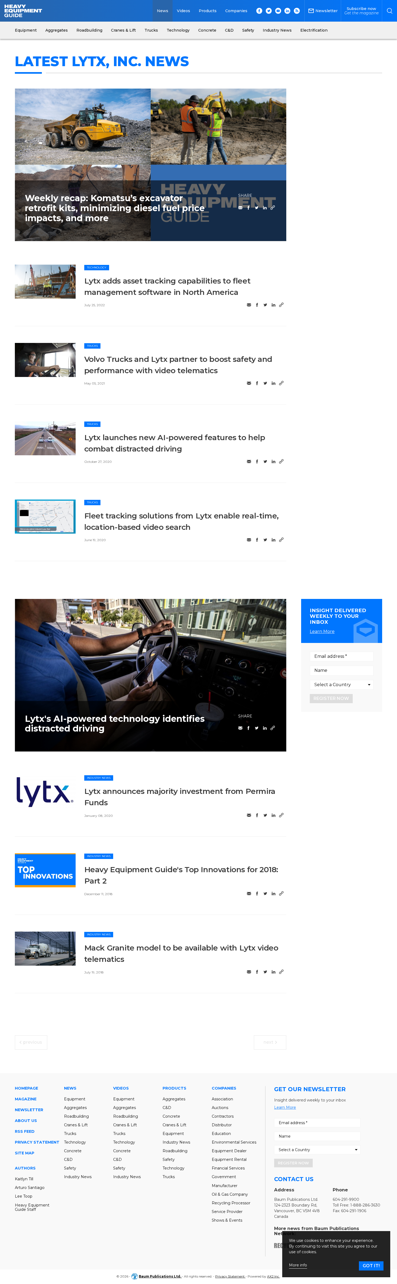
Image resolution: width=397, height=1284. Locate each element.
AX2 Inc (273, 1276)
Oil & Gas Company (230, 1194)
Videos (183, 10)
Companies (236, 10)
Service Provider (227, 1211)
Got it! (371, 1265)
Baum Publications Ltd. (160, 1276)
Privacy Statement (37, 1142)
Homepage (26, 1088)
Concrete (73, 1151)
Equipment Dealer (229, 1151)
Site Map (24, 1153)
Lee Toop (23, 1196)
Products (208, 10)
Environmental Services (234, 1142)
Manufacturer (224, 1186)
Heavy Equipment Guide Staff (32, 1207)
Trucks (92, 346)
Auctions (220, 1108)
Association (222, 1099)
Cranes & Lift (76, 1125)
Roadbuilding (76, 1116)
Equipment (74, 1099)
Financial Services (228, 1168)
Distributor (222, 1125)
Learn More (322, 631)
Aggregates (75, 1108)
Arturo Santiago (30, 1187)
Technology (96, 267)
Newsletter (29, 1110)
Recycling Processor (231, 1203)
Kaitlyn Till (24, 1179)
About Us (26, 1120)
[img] (45, 282)
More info (298, 1265)
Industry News (98, 778)
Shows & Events (227, 1220)
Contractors (223, 1116)
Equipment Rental (229, 1159)
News (162, 10)
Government (224, 1177)
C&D (68, 1159)
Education (221, 1133)
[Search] (389, 11)
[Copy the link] (273, 208)
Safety (70, 1168)
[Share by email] (240, 208)
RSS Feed (25, 1131)
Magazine (25, 1099)
